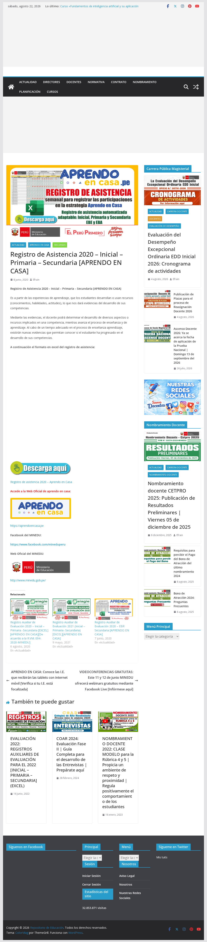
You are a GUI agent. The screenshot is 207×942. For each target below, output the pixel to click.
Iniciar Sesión (91, 876)
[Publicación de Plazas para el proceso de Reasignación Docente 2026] (157, 306)
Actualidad (28, 82)
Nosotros (125, 884)
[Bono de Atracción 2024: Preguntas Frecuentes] (157, 603)
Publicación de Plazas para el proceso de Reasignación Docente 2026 (184, 302)
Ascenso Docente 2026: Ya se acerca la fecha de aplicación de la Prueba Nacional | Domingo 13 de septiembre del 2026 (185, 345)
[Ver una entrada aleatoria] (196, 87)
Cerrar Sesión (91, 884)
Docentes (74, 82)
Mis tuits (161, 857)
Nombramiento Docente (163, 474)
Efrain (36, 279)
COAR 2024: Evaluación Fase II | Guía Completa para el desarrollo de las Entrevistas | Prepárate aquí (71, 754)
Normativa (96, 82)
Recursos (59, 245)
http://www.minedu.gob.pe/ (28, 580)
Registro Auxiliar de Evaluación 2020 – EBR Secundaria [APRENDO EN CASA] (112, 628)
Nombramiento (144, 82)
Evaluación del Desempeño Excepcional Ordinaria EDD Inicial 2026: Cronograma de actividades (171, 252)
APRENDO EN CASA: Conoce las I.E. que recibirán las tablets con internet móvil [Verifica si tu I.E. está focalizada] (39, 680)
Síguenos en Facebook (26, 847)
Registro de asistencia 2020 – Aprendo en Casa (41, 482)
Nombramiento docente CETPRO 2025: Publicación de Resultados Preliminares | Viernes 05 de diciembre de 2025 (171, 505)
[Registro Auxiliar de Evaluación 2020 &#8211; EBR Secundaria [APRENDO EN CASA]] (114, 609)
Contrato (118, 82)
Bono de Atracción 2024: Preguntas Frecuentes (184, 599)
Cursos (52, 92)
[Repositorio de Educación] (11, 87)
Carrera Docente (177, 211)
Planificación (29, 92)
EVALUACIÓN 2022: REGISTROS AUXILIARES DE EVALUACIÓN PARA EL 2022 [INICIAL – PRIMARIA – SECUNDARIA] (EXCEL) (24, 762)
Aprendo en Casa (39, 245)
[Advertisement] (103, 38)
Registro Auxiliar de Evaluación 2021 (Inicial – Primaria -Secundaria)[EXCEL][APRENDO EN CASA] (69, 630)
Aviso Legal (127, 876)
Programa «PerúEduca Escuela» (81, 6)
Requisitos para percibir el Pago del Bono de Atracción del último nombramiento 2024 (184, 563)
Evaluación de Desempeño (164, 226)
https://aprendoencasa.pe (27, 526)
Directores (51, 82)
